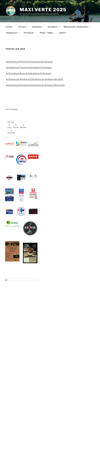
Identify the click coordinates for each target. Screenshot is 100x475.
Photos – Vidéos (46, 33)
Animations (36, 27)
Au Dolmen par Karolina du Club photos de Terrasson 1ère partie (34, 79)
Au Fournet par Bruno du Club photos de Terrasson (28, 73)
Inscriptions (52, 27)
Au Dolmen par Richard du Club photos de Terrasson (29, 62)
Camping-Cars (12, 33)
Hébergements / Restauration (76, 27)
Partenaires (29, 33)
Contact (62, 33)
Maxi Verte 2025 (43, 9)
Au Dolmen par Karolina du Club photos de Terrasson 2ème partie (35, 85)
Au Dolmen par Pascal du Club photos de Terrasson (29, 67)
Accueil (9, 27)
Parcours (22, 27)
